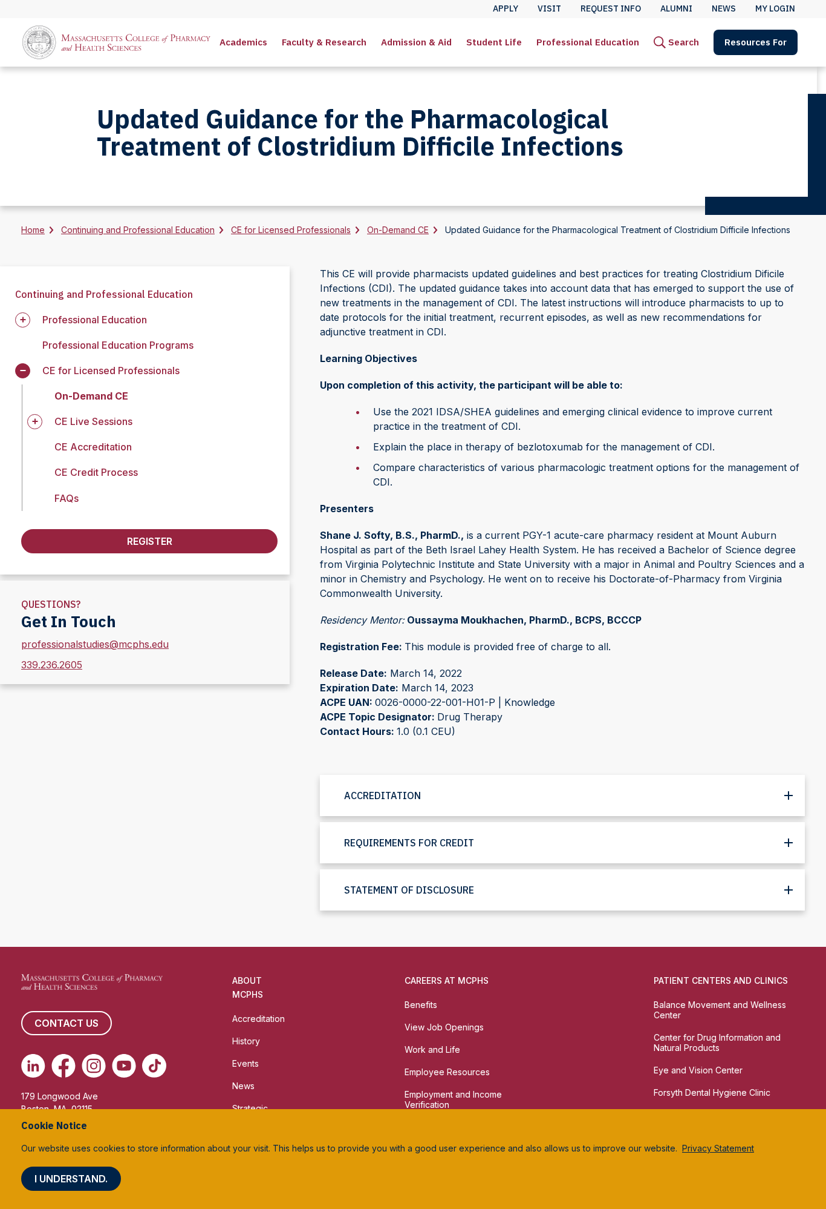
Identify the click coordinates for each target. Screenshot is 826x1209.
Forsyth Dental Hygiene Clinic (712, 1092)
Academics (243, 42)
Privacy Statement (718, 1148)
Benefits (421, 1005)
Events (245, 1063)
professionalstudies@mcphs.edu (95, 644)
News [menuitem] (724, 8)
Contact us (66, 1023)
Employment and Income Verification (453, 1099)
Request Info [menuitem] (610, 8)
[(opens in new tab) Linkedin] (33, 1065)
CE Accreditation (93, 447)
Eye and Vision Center (698, 1070)
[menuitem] (243, 42)
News (243, 1086)
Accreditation (258, 1018)
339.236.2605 (51, 665)
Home (33, 230)
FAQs (66, 498)
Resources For (755, 42)
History (246, 1041)
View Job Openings (444, 1027)
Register (149, 541)
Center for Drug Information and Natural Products (717, 1042)
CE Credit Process (96, 472)
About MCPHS (247, 987)
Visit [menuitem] (549, 8)
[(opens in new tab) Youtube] (124, 1065)
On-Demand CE (398, 230)
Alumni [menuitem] (676, 8)
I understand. (71, 1179)
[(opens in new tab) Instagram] (94, 1065)
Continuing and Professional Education (138, 230)
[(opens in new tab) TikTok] (154, 1065)
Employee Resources (447, 1072)
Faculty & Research (324, 42)
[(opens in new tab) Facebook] (63, 1065)
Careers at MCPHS (447, 980)
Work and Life (432, 1049)
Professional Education (587, 42)
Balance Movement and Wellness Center (720, 1010)
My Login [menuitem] (775, 8)
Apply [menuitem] (505, 8)
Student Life (494, 42)
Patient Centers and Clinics (721, 980)
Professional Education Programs (117, 345)
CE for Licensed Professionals (291, 230)
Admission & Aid (416, 42)
